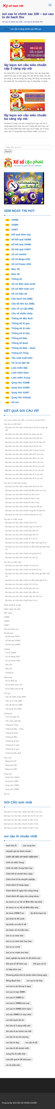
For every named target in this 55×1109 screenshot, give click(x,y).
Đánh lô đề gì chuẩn (12, 605)
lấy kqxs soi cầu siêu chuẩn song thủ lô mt (23, 553)
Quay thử (8, 774)
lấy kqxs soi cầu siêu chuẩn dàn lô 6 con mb (24, 478)
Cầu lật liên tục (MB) (22, 303)
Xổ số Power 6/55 (21, 264)
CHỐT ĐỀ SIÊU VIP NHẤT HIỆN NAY (22, 857)
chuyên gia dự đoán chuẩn (18, 851)
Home (6, 29)
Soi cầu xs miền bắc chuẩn (15, 483)
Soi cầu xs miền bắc (12, 424)
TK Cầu (7, 693)
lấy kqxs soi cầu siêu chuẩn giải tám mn (22, 588)
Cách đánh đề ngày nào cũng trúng (22, 896)
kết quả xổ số (39, 964)
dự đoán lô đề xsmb (15, 919)
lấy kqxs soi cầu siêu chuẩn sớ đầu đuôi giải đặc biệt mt (27, 548)
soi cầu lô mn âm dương (17, 1037)
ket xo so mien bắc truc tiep (19, 941)
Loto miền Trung (20, 377)
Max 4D (15, 274)
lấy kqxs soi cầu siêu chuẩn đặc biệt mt (21, 531)
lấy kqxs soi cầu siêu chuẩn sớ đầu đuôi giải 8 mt (26, 543)
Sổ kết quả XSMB (21, 239)
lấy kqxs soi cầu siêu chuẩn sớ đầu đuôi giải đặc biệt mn (27, 574)
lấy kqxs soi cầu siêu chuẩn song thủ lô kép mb (25, 510)
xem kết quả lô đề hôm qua (18, 1059)
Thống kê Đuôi (19, 343)
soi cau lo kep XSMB (15, 992)
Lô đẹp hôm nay (13, 969)
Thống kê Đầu (19, 338)
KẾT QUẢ (8, 613)
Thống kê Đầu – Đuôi (23, 348)
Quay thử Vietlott (21, 397)
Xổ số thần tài (19, 293)
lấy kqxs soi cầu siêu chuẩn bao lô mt (21, 522)
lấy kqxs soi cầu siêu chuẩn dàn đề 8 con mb (24, 462)
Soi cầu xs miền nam (13, 562)
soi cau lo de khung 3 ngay (18, 986)
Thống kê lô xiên (20, 328)
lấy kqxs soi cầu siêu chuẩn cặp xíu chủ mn (23, 596)
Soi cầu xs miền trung (13, 519)
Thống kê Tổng (20, 353)
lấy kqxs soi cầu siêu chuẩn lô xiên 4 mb (22, 502)
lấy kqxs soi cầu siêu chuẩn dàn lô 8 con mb (24, 486)
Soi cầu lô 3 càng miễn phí (18, 1026)
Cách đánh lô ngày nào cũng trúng (22, 890)
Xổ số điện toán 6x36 (23, 284)
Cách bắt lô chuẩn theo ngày (19, 874)
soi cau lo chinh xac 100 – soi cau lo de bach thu (28, 15)
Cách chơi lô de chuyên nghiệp (20, 879)
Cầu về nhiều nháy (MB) (15, 697)
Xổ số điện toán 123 (22, 288)
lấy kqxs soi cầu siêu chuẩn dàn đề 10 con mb (24, 466)
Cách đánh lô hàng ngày (17, 885)
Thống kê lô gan (20, 323)
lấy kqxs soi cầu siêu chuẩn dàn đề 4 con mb (24, 454)
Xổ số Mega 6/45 (20, 259)
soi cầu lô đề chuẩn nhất (17, 1048)
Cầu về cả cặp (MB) (22, 308)
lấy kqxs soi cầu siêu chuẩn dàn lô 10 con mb (24, 470)
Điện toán (8, 677)
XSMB (14, 219)
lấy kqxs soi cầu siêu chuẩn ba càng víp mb (25, 116)
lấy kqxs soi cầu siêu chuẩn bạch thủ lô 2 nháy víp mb (26, 428)
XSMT (14, 229)
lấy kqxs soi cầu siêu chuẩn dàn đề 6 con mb (24, 458)
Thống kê (16, 279)
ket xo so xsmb (13, 947)
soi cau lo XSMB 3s (15, 997)
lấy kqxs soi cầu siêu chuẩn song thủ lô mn (23, 569)
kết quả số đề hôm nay (16, 964)
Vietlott (7, 649)
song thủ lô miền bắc (15, 1054)
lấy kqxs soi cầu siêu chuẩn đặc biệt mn (22, 592)
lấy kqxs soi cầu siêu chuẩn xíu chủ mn (21, 565)
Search (8, 151)
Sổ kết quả (8, 633)
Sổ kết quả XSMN (21, 244)
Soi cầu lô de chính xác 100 (18, 1031)
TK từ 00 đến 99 (20, 363)
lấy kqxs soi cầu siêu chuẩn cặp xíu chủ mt (23, 526)
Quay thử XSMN (20, 387)
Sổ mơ (15, 402)
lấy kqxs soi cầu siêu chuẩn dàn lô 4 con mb (24, 474)
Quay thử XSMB (20, 382)
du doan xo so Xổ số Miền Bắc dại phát (24, 902)
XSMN (14, 224)
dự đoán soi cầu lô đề (16, 924)
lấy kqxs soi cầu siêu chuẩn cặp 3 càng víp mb (25, 66)
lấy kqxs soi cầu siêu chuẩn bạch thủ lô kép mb (25, 442)
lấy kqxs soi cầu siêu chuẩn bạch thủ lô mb (23, 446)
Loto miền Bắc (19, 368)
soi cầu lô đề (31, 1042)
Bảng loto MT (11, 761)
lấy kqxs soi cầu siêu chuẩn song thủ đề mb (23, 506)
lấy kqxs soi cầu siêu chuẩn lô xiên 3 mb (22, 498)
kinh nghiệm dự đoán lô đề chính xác (23, 958)
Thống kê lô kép (20, 333)
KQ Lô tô (7, 758)
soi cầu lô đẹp (12, 1042)
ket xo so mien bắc (14, 936)
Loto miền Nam (20, 372)
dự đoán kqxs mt (38, 913)
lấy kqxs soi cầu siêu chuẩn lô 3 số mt (21, 539)
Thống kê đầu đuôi (22, 318)
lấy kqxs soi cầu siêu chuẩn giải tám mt (21, 535)
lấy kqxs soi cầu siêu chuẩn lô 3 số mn (21, 584)
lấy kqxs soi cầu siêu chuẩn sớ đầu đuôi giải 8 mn (26, 580)
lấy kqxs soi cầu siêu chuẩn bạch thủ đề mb (23, 438)
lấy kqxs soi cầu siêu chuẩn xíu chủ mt (21, 557)
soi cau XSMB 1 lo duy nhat (18, 1014)
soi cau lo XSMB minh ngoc (18, 1009)
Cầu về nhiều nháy (22, 313)
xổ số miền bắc (13, 1065)
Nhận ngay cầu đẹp (12, 609)
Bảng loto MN (11, 765)
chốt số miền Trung (15, 862)
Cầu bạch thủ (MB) (22, 298)
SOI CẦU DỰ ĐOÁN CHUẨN (25, 1103)
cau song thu (29, 845)
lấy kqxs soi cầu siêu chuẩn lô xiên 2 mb (22, 494)
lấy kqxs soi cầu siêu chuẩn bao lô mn (21, 600)
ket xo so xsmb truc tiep (17, 952)
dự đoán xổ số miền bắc (17, 930)
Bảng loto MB (11, 769)
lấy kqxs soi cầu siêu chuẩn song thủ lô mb (23, 514)
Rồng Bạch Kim (13, 981)
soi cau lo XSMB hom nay (17, 1003)
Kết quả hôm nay (21, 234)
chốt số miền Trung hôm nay (19, 868)
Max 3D (15, 269)
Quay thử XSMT (20, 392)
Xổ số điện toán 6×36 (14, 689)
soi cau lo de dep (34, 981)
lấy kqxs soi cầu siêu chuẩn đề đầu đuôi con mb (25, 490)
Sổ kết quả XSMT (21, 249)
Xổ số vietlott (18, 254)
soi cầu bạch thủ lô (15, 1020)
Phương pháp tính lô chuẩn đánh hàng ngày (26, 975)
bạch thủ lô (11, 845)
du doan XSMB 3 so (15, 913)
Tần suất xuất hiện (21, 358)
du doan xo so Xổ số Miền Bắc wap (22, 907)
